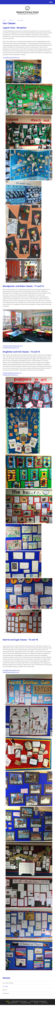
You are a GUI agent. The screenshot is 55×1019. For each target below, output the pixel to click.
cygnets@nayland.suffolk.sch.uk (11, 57)
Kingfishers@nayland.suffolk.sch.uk (12, 373)
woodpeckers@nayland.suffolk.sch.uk (13, 346)
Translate (12, 2)
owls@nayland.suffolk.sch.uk (10, 375)
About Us (11, 20)
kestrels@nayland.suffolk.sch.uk (11, 670)
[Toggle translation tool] (6, 2)
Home (4, 20)
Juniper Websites (42, 1001)
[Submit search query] (18, 2)
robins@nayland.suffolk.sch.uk (11, 347)
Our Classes (20, 20)
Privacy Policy (44, 1002)
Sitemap (36, 1002)
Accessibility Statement (25, 1002)
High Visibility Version (12, 1002)
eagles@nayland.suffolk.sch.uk (11, 672)
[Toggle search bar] (3, 2)
